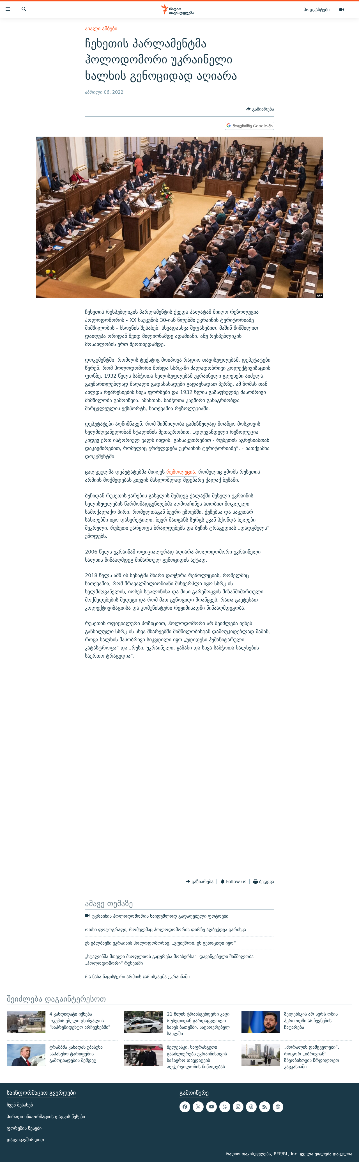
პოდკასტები (317, 9)
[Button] (260, 109)
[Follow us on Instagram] (238, 1106)
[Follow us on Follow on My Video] (224, 1106)
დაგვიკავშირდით (25, 1139)
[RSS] (264, 1106)
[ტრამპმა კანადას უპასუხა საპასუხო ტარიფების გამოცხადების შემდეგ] (26, 1055)
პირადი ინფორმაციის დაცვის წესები (46, 1116)
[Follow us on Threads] (251, 1106)
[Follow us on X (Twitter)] (198, 1106)
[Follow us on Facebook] (185, 1106)
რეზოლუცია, (181, 471)
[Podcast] (278, 1106)
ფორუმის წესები (24, 1127)
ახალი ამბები (101, 28)
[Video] (341, 9)
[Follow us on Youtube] (211, 1106)
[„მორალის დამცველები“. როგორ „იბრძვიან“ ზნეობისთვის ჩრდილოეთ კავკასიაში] (260, 1055)
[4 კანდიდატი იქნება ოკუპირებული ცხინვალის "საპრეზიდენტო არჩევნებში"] (26, 1022)
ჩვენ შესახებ (20, 1104)
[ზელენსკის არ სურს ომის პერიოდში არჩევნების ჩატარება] (260, 1022)
